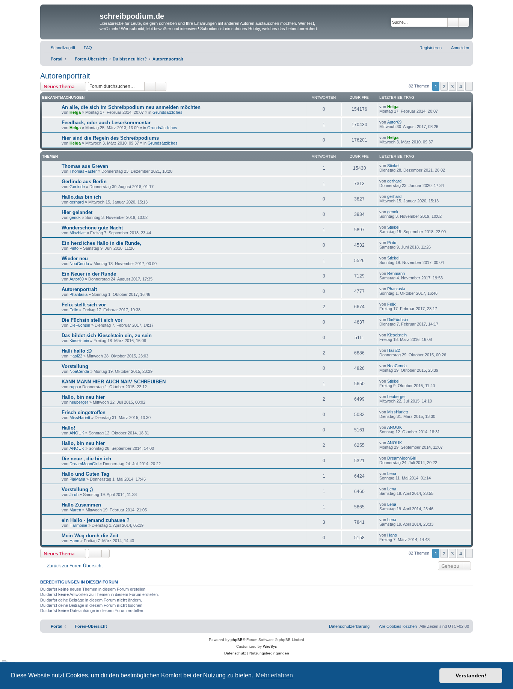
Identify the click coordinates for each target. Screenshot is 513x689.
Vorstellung (75, 366)
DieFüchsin (79, 325)
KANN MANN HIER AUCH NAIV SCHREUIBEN (114, 381)
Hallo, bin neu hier (83, 397)
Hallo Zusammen (81, 505)
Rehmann (396, 273)
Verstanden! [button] (471, 675)
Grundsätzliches (167, 112)
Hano (74, 540)
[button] (469, 86)
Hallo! (68, 428)
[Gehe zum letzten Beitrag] (402, 106)
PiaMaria (77, 479)
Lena (391, 473)
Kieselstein (79, 340)
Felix (73, 310)
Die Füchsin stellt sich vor (92, 320)
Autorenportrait (65, 76)
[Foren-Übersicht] (71, 21)
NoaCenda (79, 263)
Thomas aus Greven (85, 166)
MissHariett (79, 417)
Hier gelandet (77, 212)
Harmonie (78, 525)
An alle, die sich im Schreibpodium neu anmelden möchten (131, 107)
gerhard (394, 181)
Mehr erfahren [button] (274, 675)
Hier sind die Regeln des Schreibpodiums (110, 138)
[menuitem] (84, 47)
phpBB (237, 640)
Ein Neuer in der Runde (89, 274)
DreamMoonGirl (83, 463)
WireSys (270, 646)
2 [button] (444, 86)
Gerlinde (77, 186)
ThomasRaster (83, 171)
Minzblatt (77, 233)
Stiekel (393, 165)
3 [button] (452, 86)
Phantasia (78, 294)
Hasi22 (75, 356)
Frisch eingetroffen (84, 412)
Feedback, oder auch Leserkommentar (106, 122)
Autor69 (394, 122)
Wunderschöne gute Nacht (92, 228)
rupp (73, 386)
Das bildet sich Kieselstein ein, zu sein (107, 335)
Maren (75, 510)
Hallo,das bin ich (81, 197)
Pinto (73, 248)
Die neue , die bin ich (86, 458)
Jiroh (73, 494)
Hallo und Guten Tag (85, 474)
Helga (75, 112)
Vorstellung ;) (77, 489)
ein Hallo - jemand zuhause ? (96, 520)
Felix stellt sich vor (84, 305)
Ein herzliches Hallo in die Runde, (101, 243)
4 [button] (460, 86)
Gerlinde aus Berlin (84, 181)
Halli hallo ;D (77, 351)
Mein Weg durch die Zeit (90, 535)
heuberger (78, 402)
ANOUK (76, 433)
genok (75, 217)
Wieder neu (75, 258)
